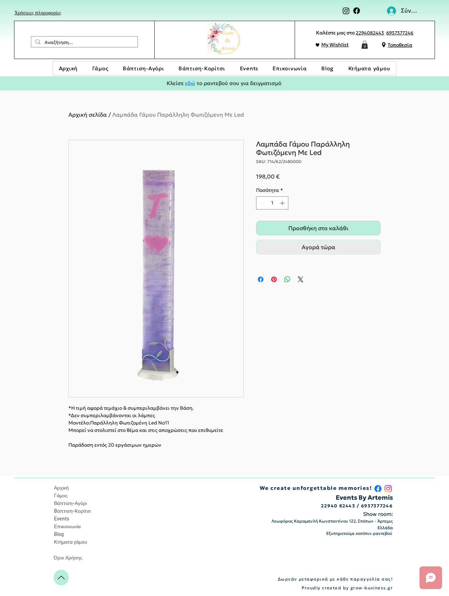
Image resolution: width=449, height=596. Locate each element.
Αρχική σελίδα (87, 114)
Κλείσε (175, 83)
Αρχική (61, 488)
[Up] (61, 577)
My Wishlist (335, 44)
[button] (364, 45)
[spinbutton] (272, 203)
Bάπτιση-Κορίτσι (72, 511)
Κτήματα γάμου (70, 542)
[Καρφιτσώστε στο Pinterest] (274, 279)
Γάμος (61, 495)
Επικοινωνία (67, 526)
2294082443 (370, 33)
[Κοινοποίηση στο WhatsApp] (287, 279)
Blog (59, 534)
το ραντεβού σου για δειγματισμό (238, 83)
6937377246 (399, 33)
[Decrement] (261, 203)
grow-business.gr (371, 587)
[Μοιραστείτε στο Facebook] (260, 279)
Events (61, 519)
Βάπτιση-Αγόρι (70, 503)
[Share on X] (300, 279)
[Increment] (283, 203)
